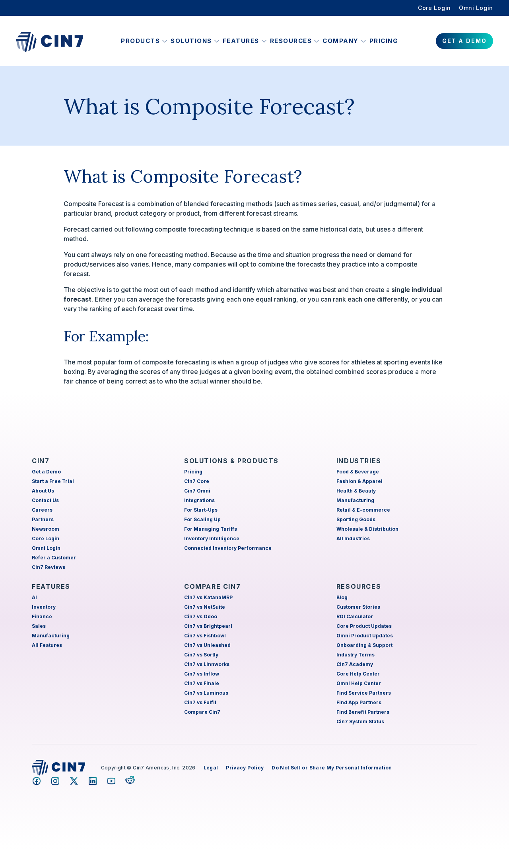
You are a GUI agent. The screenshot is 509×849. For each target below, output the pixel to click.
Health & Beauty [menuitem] (356, 491)
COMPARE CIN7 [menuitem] (212, 586)
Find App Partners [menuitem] (358, 702)
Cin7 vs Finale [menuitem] (201, 683)
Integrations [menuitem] (199, 500)
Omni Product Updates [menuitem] (364, 636)
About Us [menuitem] (43, 491)
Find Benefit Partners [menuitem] (362, 712)
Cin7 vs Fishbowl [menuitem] (205, 636)
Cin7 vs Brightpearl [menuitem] (208, 626)
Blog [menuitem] (342, 597)
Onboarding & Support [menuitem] (364, 645)
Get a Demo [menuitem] (46, 472)
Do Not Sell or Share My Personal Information (332, 768)
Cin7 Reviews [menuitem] (48, 567)
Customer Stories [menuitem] (358, 607)
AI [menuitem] (34, 597)
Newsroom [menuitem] (45, 529)
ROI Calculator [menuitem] (354, 616)
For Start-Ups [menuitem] (201, 510)
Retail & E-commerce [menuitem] (363, 510)
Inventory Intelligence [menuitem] (211, 538)
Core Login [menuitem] (434, 7)
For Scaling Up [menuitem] (202, 519)
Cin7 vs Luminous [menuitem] (206, 693)
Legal (211, 768)
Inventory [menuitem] (44, 607)
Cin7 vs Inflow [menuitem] (201, 674)
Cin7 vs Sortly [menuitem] (201, 655)
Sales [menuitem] (39, 626)
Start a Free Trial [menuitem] (53, 481)
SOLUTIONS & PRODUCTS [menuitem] (231, 461)
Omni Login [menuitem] (476, 7)
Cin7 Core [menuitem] (196, 481)
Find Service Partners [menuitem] (363, 693)
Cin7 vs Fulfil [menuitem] (200, 702)
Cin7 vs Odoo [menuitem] (200, 616)
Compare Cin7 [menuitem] (202, 712)
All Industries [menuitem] (353, 538)
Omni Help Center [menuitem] (358, 683)
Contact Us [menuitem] (45, 500)
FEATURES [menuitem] (51, 586)
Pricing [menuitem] (193, 472)
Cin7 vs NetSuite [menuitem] (204, 607)
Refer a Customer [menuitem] (54, 558)
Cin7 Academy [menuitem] (354, 664)
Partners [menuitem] (43, 519)
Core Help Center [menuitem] (358, 674)
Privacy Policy (245, 768)
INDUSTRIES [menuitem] (358, 461)
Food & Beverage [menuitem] (357, 472)
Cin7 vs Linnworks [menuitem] (206, 664)
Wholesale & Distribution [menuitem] (367, 529)
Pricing (383, 41)
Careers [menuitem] (42, 510)
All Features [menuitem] (47, 645)
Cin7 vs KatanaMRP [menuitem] (208, 597)
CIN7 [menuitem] (40, 461)
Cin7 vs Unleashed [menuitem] (207, 645)
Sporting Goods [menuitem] (355, 519)
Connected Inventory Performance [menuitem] (228, 548)
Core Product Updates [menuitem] (364, 626)
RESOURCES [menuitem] (358, 586)
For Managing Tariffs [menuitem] (210, 529)
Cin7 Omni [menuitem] (197, 491)
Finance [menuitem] (42, 616)
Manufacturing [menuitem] (355, 500)
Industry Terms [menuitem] (355, 655)
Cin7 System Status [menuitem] (360, 721)
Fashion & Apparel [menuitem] (359, 481)
